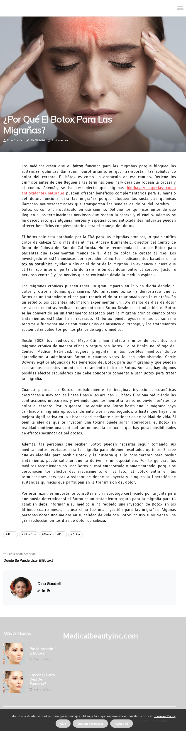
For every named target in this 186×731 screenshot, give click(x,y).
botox (76, 534)
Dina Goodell (15, 140)
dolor (47, 534)
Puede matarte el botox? (41, 651)
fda (61, 534)
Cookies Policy (165, 716)
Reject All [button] (121, 723)
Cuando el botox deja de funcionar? (42, 679)
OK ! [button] (63, 723)
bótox (12, 534)
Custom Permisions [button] (90, 723)
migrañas (30, 534)
